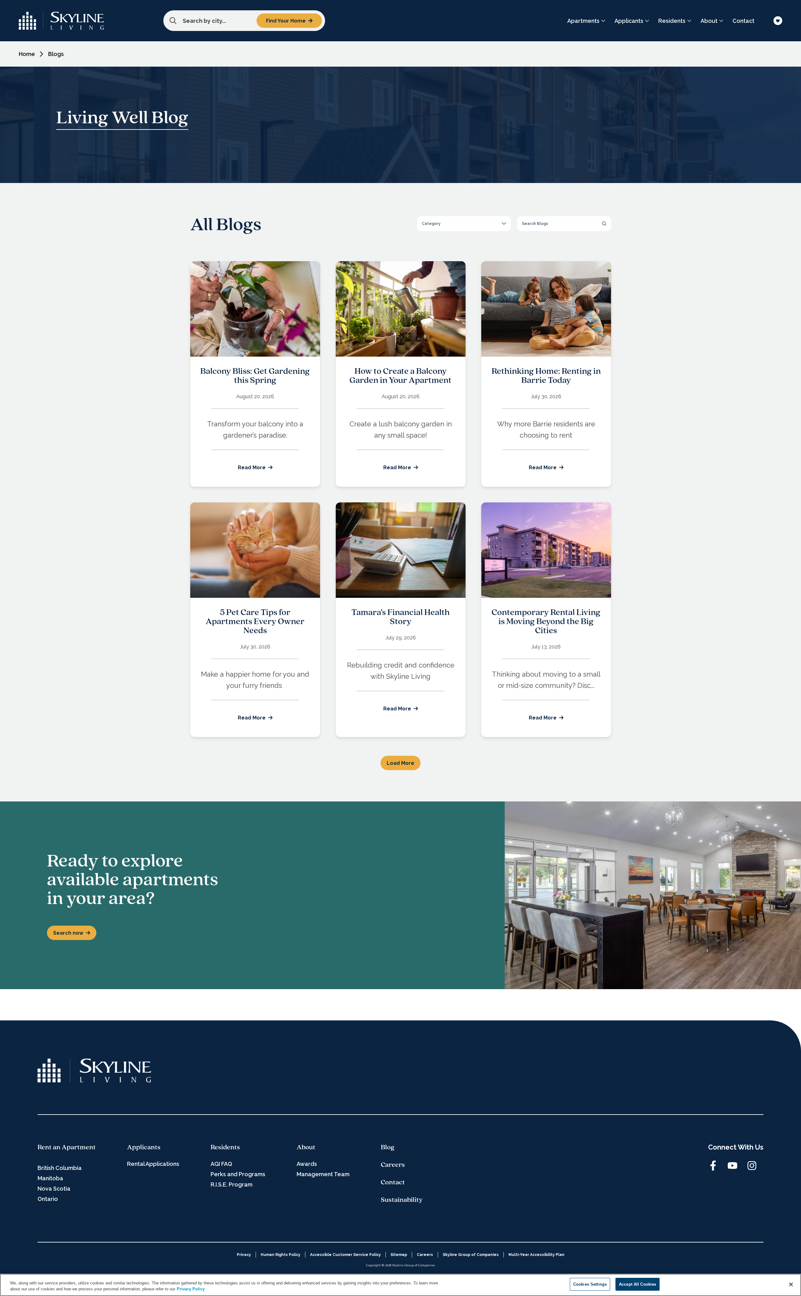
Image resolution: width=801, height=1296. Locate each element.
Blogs (56, 54)
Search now (68, 933)
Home (27, 54)
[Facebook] (713, 1166)
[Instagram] (752, 1166)
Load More (400, 763)
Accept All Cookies (637, 1284)
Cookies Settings (590, 1284)
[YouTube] (732, 1166)
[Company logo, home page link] (62, 20)
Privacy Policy (191, 1289)
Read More (252, 467)
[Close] (791, 1284)
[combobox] (244, 20)
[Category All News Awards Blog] (464, 223)
